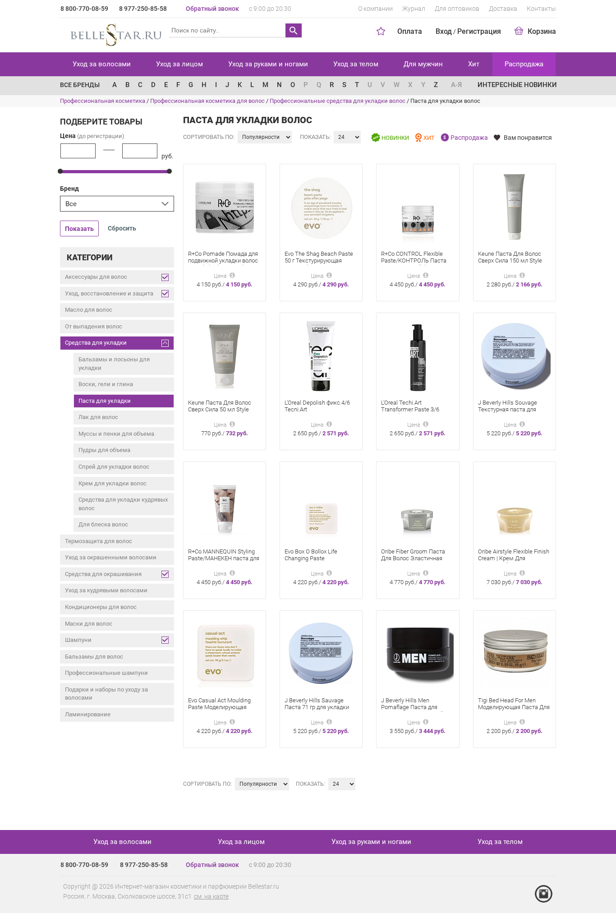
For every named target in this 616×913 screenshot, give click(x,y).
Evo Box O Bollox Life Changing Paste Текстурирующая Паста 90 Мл (320, 561)
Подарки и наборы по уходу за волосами (106, 693)
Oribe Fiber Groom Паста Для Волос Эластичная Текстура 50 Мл (413, 558)
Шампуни (78, 639)
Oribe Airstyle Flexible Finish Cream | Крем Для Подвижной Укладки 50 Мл (513, 558)
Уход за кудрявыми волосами (106, 590)
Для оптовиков (457, 8)
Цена (92, 135)
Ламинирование (87, 714)
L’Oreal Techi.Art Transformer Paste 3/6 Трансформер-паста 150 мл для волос (413, 412)
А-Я (456, 85)
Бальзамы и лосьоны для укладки (114, 363)
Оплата (409, 31)
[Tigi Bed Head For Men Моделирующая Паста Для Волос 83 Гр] (514, 652)
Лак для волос (98, 417)
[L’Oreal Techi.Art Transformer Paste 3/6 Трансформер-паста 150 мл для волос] (418, 354)
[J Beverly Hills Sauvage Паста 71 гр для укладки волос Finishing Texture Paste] (321, 652)
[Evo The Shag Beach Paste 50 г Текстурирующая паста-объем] (321, 206)
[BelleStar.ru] (114, 33)
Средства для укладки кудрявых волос (123, 504)
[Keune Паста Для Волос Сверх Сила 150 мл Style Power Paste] (514, 206)
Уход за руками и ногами (268, 64)
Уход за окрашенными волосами (110, 557)
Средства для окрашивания (103, 574)
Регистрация (479, 31)
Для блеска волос (103, 524)
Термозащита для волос (98, 541)
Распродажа (524, 64)
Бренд (69, 188)
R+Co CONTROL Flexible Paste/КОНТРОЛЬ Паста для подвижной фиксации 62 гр (415, 263)
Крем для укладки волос (112, 483)
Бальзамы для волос (94, 656)
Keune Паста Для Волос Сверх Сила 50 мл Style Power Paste (219, 409)
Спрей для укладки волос (113, 466)
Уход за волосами (102, 64)
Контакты (541, 8)
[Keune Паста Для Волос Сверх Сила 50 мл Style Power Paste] (224, 354)
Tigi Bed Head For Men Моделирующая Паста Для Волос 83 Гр (514, 707)
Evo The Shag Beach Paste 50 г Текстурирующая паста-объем (319, 260)
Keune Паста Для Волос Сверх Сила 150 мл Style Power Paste (510, 260)
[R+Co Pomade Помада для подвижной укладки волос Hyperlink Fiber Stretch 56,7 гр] (224, 206)
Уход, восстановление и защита (109, 293)
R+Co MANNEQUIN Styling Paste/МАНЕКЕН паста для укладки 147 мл (223, 558)
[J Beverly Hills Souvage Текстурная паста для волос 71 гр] (514, 354)
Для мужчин (423, 64)
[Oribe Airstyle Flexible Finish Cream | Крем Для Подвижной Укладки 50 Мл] (514, 503)
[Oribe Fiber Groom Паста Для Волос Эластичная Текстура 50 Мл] (418, 503)
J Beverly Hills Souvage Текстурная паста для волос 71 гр (507, 409)
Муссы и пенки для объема (116, 433)
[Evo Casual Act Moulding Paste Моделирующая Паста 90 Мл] (224, 652)
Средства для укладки (96, 342)
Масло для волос (88, 309)
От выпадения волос (93, 326)
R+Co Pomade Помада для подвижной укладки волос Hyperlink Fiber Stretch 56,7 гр (223, 263)
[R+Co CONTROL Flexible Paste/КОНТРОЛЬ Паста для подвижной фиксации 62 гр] (418, 206)
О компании (375, 8)
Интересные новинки (517, 85)
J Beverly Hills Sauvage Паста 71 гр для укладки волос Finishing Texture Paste (317, 710)
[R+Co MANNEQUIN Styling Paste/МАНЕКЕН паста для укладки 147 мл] (224, 503)
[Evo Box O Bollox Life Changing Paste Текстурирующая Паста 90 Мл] (321, 503)
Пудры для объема (104, 450)
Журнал (413, 8)
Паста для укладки (104, 400)
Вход (444, 31)
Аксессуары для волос (96, 276)
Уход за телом (355, 64)
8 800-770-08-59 (84, 8)
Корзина (542, 31)
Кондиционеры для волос (101, 607)
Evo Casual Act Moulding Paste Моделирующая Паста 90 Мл (219, 707)
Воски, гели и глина (105, 384)
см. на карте (211, 896)
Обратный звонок (212, 8)
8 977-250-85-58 (143, 8)
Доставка (503, 8)
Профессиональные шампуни (106, 672)
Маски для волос (88, 623)
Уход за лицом (179, 64)
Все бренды (80, 84)
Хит (473, 64)
